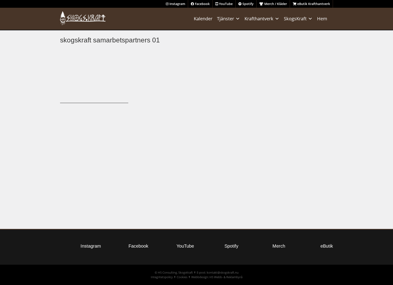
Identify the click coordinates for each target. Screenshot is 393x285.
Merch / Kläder (275, 4)
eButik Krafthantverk (313, 4)
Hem (322, 19)
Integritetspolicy (162, 277)
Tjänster (225, 19)
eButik (326, 246)
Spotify (248, 4)
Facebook (202, 4)
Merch (278, 246)
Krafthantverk (258, 19)
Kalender (203, 19)
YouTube (225, 4)
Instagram (177, 4)
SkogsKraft (295, 19)
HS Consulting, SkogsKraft (175, 272)
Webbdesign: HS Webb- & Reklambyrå (216, 277)
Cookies (182, 277)
